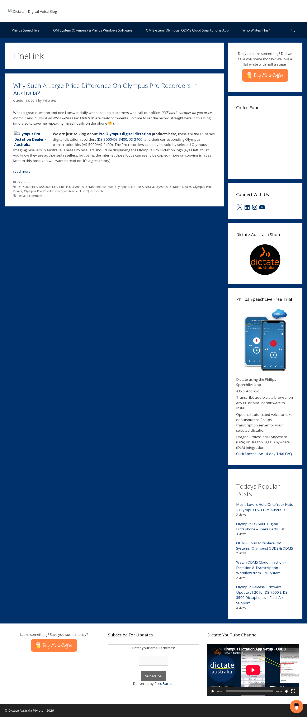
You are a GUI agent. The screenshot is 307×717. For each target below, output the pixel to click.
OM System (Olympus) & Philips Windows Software (92, 30)
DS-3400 (120, 139)
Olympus (24, 182)
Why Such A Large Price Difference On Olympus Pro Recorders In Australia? (105, 89)
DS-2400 (135, 139)
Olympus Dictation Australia (134, 187)
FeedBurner (164, 683)
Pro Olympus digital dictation (125, 134)
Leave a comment (30, 196)
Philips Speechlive (25, 30)
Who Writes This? (256, 30)
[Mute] (286, 691)
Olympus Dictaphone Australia (93, 187)
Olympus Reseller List (70, 191)
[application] (253, 670)
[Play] (213, 691)
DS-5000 (105, 139)
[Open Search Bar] (293, 30)
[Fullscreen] (293, 691)
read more (21, 171)
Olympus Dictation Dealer (173, 187)
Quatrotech (95, 191)
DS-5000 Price (27, 187)
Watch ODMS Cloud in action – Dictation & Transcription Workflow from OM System (261, 567)
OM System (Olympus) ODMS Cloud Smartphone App (187, 30)
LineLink (64, 187)
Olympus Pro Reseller (39, 191)
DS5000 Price (48, 187)
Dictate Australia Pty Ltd (25, 710)
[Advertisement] (267, 143)
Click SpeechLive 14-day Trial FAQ (264, 453)
